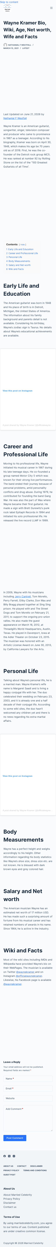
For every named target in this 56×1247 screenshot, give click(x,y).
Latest (25, 48)
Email (9, 1088)
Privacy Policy (11, 1170)
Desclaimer (36, 1166)
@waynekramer (25, 971)
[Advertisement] (28, 83)
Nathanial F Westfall (15, 118)
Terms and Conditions (35, 1170)
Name (10, 1078)
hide (23, 244)
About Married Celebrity (17, 1194)
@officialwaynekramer (29, 975)
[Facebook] (4, 1156)
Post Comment (15, 1138)
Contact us (9, 1206)
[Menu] (51, 8)
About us (8, 1166)
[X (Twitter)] (9, 1156)
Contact (21, 1166)
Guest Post (9, 1175)
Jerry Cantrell (23, 596)
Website (10, 1098)
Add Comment (14, 1108)
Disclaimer (9, 1202)
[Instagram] (14, 1156)
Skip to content (9, 2)
